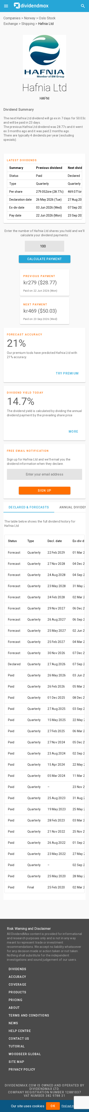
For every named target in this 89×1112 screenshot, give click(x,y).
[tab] (28, 507)
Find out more (70, 1105)
